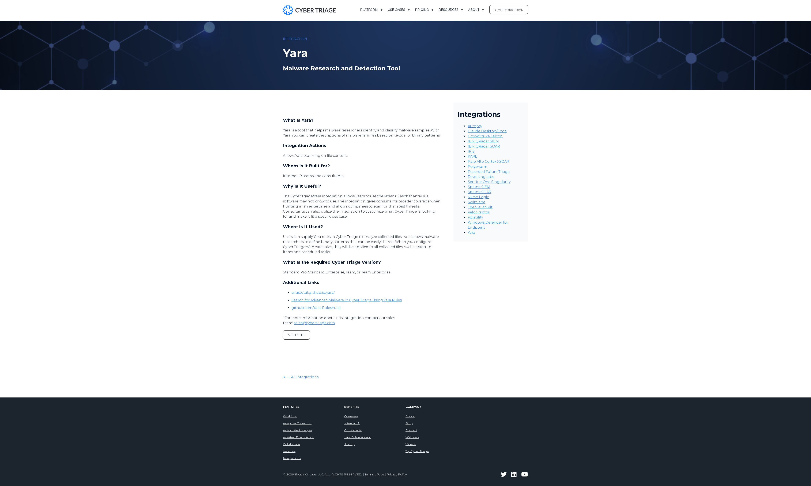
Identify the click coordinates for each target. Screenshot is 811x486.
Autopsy (475, 126)
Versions (289, 451)
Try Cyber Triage (417, 451)
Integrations (292, 458)
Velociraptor (479, 212)
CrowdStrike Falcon (485, 136)
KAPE (472, 156)
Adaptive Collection (297, 423)
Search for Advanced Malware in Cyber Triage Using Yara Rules (346, 300)
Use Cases (396, 10)
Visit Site (296, 335)
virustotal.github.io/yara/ (313, 293)
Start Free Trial (509, 9)
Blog (409, 423)
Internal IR (352, 423)
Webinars (412, 437)
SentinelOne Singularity (489, 182)
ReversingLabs (481, 177)
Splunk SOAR (479, 192)
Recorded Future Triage (489, 172)
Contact (411, 430)
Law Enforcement (357, 437)
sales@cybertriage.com (314, 323)
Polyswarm (477, 167)
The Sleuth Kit (480, 207)
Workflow (290, 416)
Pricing (422, 10)
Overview (351, 416)
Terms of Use (374, 474)
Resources (448, 10)
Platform (369, 10)
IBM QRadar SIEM (483, 141)
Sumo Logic (478, 197)
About (473, 10)
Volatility (475, 217)
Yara (471, 233)
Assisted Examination (298, 437)
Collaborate (291, 444)
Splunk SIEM (479, 187)
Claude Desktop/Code (487, 131)
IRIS (471, 151)
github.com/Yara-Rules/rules (316, 308)
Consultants (353, 430)
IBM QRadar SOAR (484, 146)
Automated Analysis (297, 430)
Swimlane (476, 202)
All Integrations (304, 377)
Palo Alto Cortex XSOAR (488, 162)
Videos (411, 444)
